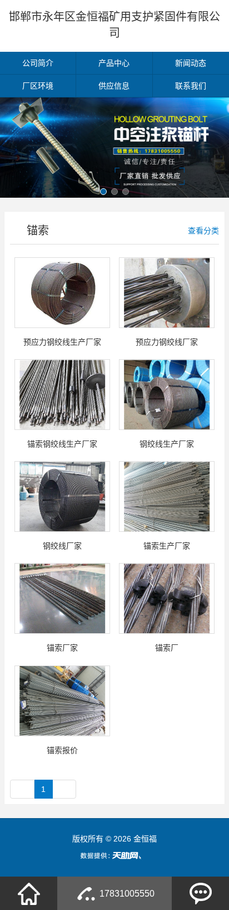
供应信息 (114, 85)
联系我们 (190, 85)
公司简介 (37, 62)
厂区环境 (37, 85)
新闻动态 (190, 62)
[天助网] (114, 855)
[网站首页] (29, 893)
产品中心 (114, 62)
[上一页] (22, 789)
